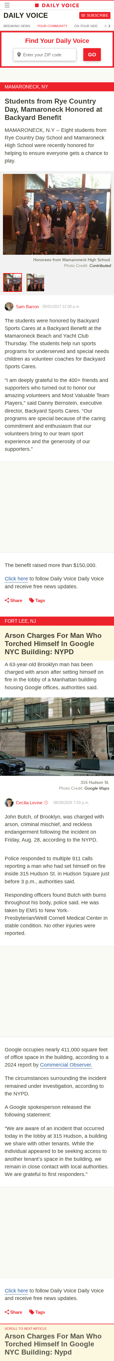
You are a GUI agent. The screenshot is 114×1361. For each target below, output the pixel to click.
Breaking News (17, 26)
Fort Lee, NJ (20, 621)
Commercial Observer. (66, 1065)
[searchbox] (49, 54)
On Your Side (86, 26)
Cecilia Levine (29, 802)
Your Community (52, 26)
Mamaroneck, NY (26, 86)
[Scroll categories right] (109, 26)
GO (92, 54)
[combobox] (44, 54)
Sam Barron (27, 306)
